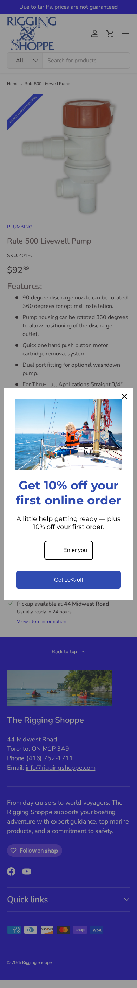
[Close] (124, 396)
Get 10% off (68, 580)
